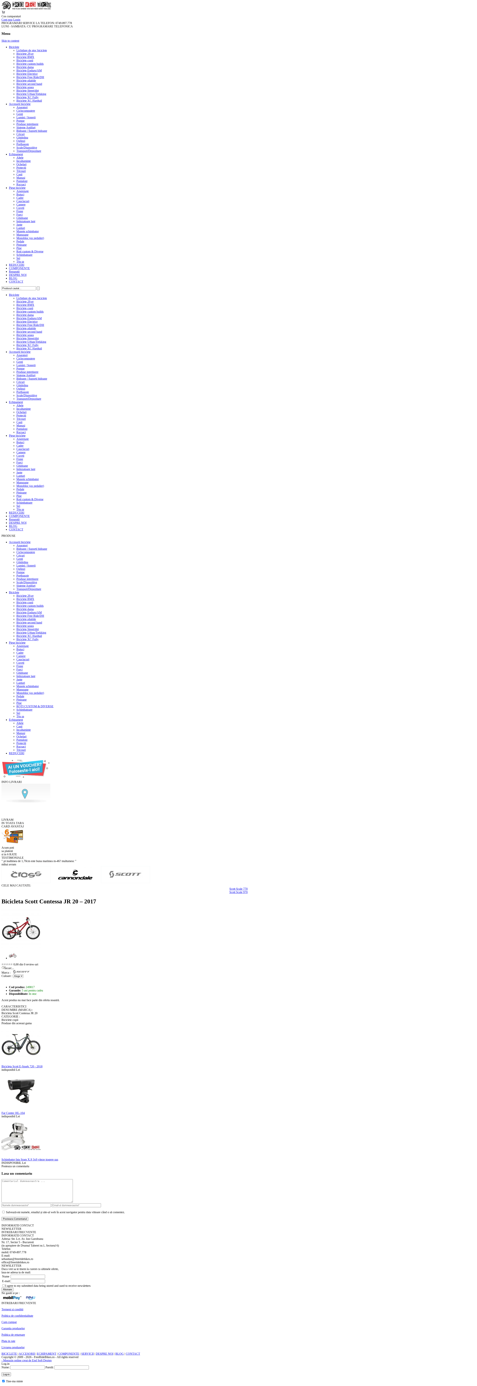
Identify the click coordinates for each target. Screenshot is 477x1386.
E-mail (6, 1281)
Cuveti (20, 207)
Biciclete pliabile (26, 80)
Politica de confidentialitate (17, 1315)
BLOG (13, 278)
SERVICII (87, 1353)
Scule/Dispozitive (26, 147)
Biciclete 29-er (25, 53)
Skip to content (10, 40)
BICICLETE (9, 1353)
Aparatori (22, 107)
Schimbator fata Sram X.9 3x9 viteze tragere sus (29, 1159)
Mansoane (22, 234)
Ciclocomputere (25, 110)
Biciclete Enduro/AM (29, 70)
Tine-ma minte (14, 1381)
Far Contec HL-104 (13, 1113)
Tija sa (20, 261)
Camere (21, 204)
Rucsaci (21, 184)
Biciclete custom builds (30, 63)
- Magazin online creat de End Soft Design (26, 1360)
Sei (18, 258)
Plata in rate (8, 1341)
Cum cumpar (9, 1322)
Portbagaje (22, 144)
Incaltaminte (23, 161)
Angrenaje (22, 191)
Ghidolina (22, 137)
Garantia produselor (13, 1328)
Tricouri (21, 171)
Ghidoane (22, 218)
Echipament (16, 154)
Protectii (21, 167)
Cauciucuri (22, 201)
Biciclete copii (24, 60)
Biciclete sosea (25, 87)
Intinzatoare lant (25, 221)
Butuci (20, 194)
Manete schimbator (27, 231)
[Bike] (26, 8)
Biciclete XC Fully (27, 97)
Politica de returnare (13, 1334)
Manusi (20, 177)
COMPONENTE (19, 268)
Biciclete (14, 47)
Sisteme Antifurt (25, 127)
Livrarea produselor (13, 1347)
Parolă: (49, 1367)
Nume (5, 1276)
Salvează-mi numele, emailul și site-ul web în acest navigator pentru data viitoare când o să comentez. (65, 1212)
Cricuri (20, 134)
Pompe (20, 120)
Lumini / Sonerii (26, 117)
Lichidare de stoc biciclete (31, 50)
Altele (19, 157)
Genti (19, 114)
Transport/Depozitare (28, 150)
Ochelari (21, 164)
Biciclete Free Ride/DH (30, 77)
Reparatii (14, 271)
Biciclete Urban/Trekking (31, 94)
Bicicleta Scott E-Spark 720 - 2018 (21, 1066)
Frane (19, 211)
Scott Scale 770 (238, 888)
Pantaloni (21, 181)
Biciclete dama (25, 67)
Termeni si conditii (12, 1309)
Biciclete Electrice (27, 73)
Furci (19, 214)
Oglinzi (20, 140)
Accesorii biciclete (20, 104)
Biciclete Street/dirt (27, 90)
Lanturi (20, 228)
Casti (19, 174)
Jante (19, 224)
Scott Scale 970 (238, 892)
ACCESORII (27, 1353)
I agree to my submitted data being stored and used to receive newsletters (48, 1285)
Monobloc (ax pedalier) (30, 238)
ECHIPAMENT (46, 1353)
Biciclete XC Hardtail (29, 100)
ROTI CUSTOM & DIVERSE (34, 706)
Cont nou (6, 19)
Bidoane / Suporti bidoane (31, 130)
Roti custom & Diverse (29, 251)
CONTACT (16, 281)
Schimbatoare (24, 254)
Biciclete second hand (29, 83)
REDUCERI (16, 264)
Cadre (19, 197)
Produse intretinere (27, 124)
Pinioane (21, 244)
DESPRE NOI (17, 274)
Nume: (5, 1367)
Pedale (20, 241)
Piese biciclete (17, 187)
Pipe (19, 248)
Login (16, 19)
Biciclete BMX (25, 57)
